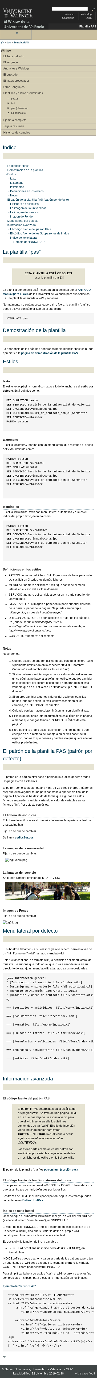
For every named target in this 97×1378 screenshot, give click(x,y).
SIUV (69, 1369)
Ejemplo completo (14, 120)
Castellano (68, 17)
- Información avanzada (21, 225)
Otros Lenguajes (13, 87)
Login (88, 17)
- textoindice (16, 187)
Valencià (69, 14)
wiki (77, 1373)
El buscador (11, 74)
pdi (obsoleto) (19, 112)
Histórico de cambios (16, 132)
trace (85, 1373)
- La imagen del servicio (23, 212)
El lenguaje (10, 62)
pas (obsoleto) (19, 108)
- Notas (13, 195)
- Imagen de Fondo (20, 216)
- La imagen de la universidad (27, 208)
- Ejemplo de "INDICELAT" (28, 242)
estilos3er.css (24, 837)
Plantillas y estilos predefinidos (23, 93)
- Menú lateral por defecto (22, 220)
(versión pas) (61, 1169)
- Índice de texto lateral (22, 237)
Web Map (86, 14)
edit (92, 1373)
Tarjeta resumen (13, 126)
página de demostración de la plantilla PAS (49, 353)
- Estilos (11, 174)
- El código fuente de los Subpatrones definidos (38, 233)
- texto (12, 178)
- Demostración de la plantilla (24, 170)
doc (9, 42)
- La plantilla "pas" (17, 166)
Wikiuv (6, 51)
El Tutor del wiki (13, 56)
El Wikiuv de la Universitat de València (24, 24)
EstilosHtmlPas (32, 1200)
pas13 (14, 98)
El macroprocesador (16, 80)
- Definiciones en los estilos (26, 191)
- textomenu (16, 182)
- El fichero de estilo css (23, 204)
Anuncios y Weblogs (16, 68)
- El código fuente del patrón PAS (29, 229)
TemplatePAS (21, 42)
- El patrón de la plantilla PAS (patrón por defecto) (37, 199)
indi (13, 103)
